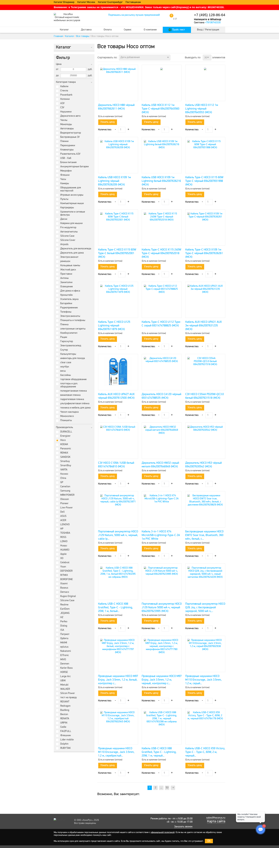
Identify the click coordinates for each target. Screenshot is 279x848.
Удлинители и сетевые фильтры (72, 213)
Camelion (65, 486)
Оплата (108, 30)
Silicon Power (67, 693)
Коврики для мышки (71, 223)
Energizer (65, 436)
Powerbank (66, 95)
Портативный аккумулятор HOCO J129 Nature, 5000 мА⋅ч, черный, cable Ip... (118, 535)
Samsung (65, 491)
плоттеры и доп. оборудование (69, 385)
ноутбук (64, 367)
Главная (58, 36)
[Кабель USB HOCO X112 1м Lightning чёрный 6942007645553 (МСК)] (205, 83)
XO (61, 558)
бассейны (65, 375)
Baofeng (64, 710)
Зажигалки (66, 282)
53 (167, 787)
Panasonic (65, 448)
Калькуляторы (68, 354)
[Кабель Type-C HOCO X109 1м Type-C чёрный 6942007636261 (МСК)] (205, 227)
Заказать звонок (183, 826)
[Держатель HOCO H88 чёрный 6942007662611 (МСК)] (118, 83)
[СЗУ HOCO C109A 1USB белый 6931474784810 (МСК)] (118, 441)
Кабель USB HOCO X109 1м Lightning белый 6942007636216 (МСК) (161, 181)
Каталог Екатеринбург (110, 2)
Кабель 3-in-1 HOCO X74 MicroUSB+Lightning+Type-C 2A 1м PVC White (161, 535)
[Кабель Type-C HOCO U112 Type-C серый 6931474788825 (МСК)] (162, 300)
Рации (63, 337)
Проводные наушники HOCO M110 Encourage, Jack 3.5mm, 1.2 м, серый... (203, 680)
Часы (63, 179)
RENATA (64, 718)
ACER (63, 520)
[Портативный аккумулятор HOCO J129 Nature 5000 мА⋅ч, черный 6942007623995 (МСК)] (162, 581)
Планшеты (66, 420)
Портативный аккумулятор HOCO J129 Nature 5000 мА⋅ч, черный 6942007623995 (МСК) (162, 607)
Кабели (64, 86)
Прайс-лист (178, 30)
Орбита (64, 638)
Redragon (65, 706)
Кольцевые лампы (70, 265)
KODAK (64, 444)
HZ (61, 617)
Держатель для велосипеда (75, 248)
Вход (200, 30)
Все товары (82, 36)
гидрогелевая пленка (72, 399)
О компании (150, 30)
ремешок (65, 261)
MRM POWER (67, 495)
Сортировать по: (107, 57)
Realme (64, 604)
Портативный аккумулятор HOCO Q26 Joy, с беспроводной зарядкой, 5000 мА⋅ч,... (205, 607)
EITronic (64, 655)
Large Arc (65, 676)
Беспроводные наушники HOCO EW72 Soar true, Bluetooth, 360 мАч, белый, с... (204, 535)
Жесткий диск (68, 270)
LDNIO (63, 541)
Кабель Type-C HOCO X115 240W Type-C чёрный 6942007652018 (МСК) (161, 253)
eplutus (64, 647)
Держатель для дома (72, 253)
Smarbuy (65, 461)
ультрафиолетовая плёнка (74, 403)
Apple (63, 554)
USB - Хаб (65, 158)
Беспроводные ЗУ (70, 137)
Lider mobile (67, 739)
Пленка (64, 324)
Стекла (64, 90)
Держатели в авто (70, 116)
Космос (64, 474)
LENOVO (65, 524)
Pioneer (64, 503)
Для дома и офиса (70, 291)
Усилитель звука (69, 299)
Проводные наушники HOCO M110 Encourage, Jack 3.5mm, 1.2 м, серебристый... (116, 752)
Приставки (66, 274)
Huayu (63, 545)
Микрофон (66, 171)
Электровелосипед (70, 345)
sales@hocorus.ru (215, 818)
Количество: (105, 129)
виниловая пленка (70, 395)
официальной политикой (163, 832)
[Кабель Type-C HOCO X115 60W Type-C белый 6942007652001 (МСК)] (118, 227)
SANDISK (65, 457)
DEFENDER (66, 571)
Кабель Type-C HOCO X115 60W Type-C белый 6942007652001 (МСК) (117, 253)
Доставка (86, 30)
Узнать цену (107, 122)
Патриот (64, 634)
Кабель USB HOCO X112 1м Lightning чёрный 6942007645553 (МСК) (201, 109)
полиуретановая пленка (73, 391)
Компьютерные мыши (72, 203)
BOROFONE (66, 579)
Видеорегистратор (70, 133)
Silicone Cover (67, 240)
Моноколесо (67, 416)
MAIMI (63, 642)
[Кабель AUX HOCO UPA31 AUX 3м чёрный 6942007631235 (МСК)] (205, 300)
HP (61, 529)
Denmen (64, 664)
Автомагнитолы (69, 232)
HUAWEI (64, 550)
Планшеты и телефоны (72, 320)
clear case (65, 362)
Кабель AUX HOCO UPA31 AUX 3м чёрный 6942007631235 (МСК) (203, 326)
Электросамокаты (70, 316)
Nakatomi (65, 651)
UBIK (63, 680)
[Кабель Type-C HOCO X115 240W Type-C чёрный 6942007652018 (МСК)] (162, 227)
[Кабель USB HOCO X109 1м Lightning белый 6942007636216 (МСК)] (162, 155)
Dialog (63, 626)
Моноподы (66, 124)
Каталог (64, 30)
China (63, 478)
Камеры (64, 183)
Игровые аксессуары (71, 195)
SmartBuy (65, 465)
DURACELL (66, 432)
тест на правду (68, 697)
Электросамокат (69, 257)
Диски (63, 219)
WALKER (65, 689)
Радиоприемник (69, 307)
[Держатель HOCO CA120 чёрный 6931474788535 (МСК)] (162, 372)
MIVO (63, 659)
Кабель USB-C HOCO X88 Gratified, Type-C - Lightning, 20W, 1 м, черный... (159, 752)
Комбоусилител (68, 333)
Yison (63, 567)
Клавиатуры (67, 150)
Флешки (64, 175)
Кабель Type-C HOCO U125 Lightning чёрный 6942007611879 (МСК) (114, 326)
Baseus (64, 588)
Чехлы (63, 120)
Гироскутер (66, 341)
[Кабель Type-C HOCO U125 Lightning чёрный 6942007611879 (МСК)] (118, 300)
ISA (62, 630)
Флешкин (65, 735)
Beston (64, 714)
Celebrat (64, 562)
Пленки (64, 141)
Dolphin (64, 744)
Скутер (64, 350)
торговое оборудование (73, 379)
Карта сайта (216, 821)
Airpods (64, 244)
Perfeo (63, 621)
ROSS (63, 537)
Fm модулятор (68, 227)
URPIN (63, 723)
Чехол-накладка (69, 412)
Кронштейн (66, 295)
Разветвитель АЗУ (70, 154)
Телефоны (65, 312)
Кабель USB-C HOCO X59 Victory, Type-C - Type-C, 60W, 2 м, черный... (205, 752)
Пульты (64, 199)
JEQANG (64, 613)
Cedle (63, 727)
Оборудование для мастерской (70, 189)
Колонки (65, 99)
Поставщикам (133, 2)
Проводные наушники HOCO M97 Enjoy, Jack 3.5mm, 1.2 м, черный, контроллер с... (162, 680)
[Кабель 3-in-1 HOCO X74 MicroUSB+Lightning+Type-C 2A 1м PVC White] (162, 509)
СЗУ (62, 107)
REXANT (64, 702)
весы (63, 371)
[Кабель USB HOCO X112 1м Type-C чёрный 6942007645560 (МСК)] (162, 83)
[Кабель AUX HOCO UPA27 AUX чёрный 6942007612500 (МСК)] (118, 372)
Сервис (128, 30)
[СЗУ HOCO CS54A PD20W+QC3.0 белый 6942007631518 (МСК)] (205, 372)
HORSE (64, 672)
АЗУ (62, 103)
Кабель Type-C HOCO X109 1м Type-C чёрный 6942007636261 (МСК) (204, 253)
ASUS (63, 516)
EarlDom (65, 609)
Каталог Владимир (64, 2)
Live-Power (66, 507)
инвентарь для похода (72, 358)
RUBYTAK (65, 748)
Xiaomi (64, 583)
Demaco (64, 592)
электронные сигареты (72, 329)
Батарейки (66, 303)
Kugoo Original (68, 596)
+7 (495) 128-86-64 (209, 15)
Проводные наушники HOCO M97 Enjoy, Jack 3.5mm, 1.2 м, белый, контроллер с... (118, 680)
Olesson (64, 499)
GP (61, 482)
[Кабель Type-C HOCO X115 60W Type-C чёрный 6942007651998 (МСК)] (205, 155)
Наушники (65, 112)
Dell (62, 512)
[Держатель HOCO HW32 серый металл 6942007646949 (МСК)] (162, 441)
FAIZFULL (65, 731)
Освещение (66, 286)
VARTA (63, 470)
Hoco (63, 440)
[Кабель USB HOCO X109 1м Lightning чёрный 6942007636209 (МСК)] (118, 155)
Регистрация (212, 30)
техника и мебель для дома (75, 408)
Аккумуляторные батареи (74, 166)
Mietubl (64, 685)
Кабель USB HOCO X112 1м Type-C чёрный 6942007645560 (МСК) (160, 109)
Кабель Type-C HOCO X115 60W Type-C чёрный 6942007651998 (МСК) (204, 181)
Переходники (67, 145)
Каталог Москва (86, 2)
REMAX (64, 453)
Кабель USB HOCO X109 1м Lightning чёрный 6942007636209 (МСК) (114, 181)
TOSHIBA (65, 533)
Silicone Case (67, 236)
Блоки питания (68, 162)
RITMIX (64, 575)
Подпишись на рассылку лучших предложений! (134, 15)
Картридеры (67, 207)
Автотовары (67, 128)
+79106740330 (213, 22)
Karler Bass (66, 668)
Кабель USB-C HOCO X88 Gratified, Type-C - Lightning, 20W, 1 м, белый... (115, 607)
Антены (64, 278)
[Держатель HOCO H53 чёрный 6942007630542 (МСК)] (205, 441)
